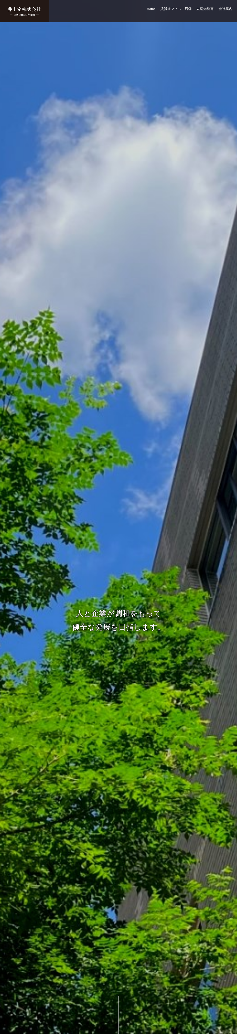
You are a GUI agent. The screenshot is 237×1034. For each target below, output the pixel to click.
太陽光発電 (205, 9)
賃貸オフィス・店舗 (176, 9)
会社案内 (225, 9)
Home (151, 9)
